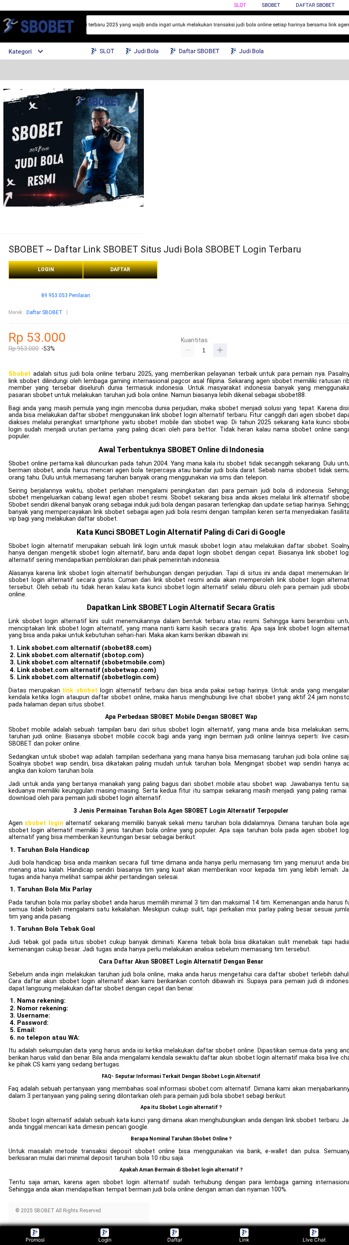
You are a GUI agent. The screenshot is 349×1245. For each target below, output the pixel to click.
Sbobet (20, 373)
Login (105, 1239)
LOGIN (46, 269)
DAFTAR (120, 269)
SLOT (240, 5)
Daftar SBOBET (315, 5)
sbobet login (44, 823)
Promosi (35, 1239)
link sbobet (80, 690)
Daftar (174, 1239)
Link (244, 1239)
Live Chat (314, 1239)
